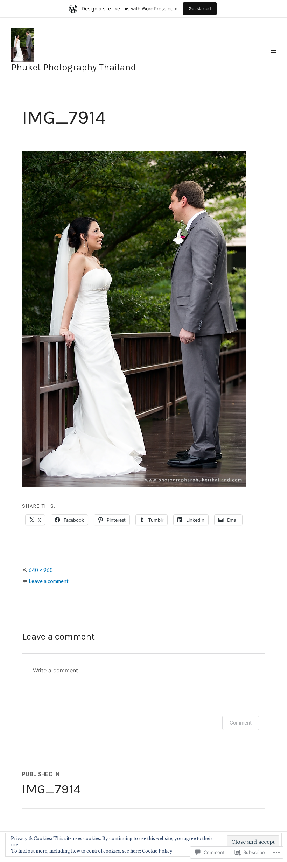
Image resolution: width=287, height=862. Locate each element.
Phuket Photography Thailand (73, 67)
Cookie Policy (157, 851)
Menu (273, 58)
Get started (200, 8)
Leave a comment (49, 581)
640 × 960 (41, 570)
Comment (241, 723)
